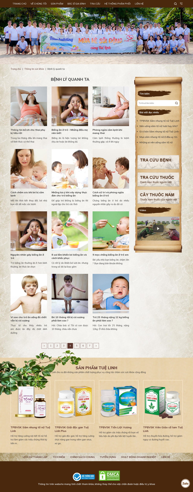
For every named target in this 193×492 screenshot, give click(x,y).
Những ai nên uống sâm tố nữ (156, 142)
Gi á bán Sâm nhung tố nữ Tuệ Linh (159, 131)
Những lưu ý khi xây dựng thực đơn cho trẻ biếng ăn (69, 194)
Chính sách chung (82, 456)
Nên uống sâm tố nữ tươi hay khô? (158, 126)
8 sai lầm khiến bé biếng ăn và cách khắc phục (69, 256)
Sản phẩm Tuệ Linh (96, 367)
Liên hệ (165, 456)
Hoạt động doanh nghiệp (138, 456)
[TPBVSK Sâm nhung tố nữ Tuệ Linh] (30, 401)
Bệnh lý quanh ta (70, 79)
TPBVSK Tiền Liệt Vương (115, 427)
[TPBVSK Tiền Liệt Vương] (119, 401)
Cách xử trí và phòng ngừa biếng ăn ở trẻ (108, 194)
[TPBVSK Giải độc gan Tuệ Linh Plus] (74, 401)
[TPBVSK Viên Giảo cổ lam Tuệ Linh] (163, 401)
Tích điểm (59, 456)
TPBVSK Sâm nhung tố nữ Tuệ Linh (159, 120)
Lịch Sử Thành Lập (35, 456)
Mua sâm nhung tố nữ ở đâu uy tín (158, 136)
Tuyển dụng (108, 456)
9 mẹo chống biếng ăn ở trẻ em (110, 254)
